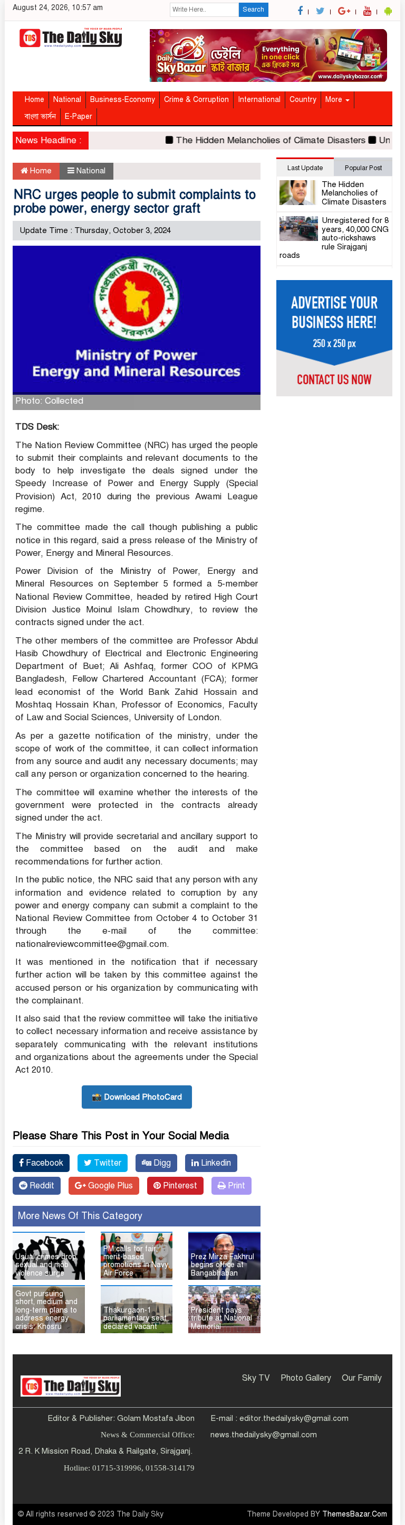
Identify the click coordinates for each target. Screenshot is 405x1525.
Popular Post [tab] (363, 168)
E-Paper (78, 116)
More (334, 99)
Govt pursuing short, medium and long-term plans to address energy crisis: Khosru (46, 1310)
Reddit (40, 1185)
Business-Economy (122, 99)
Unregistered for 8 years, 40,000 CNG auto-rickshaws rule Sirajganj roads (334, 238)
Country (303, 99)
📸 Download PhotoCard (137, 1097)
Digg (161, 1163)
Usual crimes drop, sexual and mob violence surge (46, 1265)
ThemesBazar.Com (354, 1514)
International (259, 99)
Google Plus (109, 1185)
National (67, 99)
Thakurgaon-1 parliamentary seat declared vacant (135, 1318)
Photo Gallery (306, 1378)
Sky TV (256, 1378)
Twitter (106, 1163)
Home (34, 99)
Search (253, 9)
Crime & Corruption (196, 99)
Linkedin (215, 1163)
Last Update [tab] (305, 168)
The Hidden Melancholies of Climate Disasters (260, 140)
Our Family (362, 1378)
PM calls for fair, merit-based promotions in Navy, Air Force (136, 1261)
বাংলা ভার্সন (40, 116)
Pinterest (179, 1185)
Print (235, 1185)
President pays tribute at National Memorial (221, 1318)
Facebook (43, 1163)
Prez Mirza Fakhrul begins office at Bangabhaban (222, 1265)
